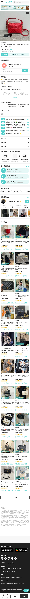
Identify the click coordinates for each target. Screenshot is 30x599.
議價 (15, 596)
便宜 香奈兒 (9, 520)
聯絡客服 (8, 577)
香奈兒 (8, 516)
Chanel (8, 114)
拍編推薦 (16, 583)
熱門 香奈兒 (21, 520)
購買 (24, 596)
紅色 (16, 516)
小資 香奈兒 (15, 520)
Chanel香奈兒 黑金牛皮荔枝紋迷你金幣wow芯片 (11, 510)
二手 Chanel (11, 521)
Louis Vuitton (12, 571)
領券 (25, 70)
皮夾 (20, 568)
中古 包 (16, 525)
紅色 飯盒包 (11, 517)
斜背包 (11, 110)
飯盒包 (19, 516)
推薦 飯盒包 (23, 524)
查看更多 (15, 97)
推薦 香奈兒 (5, 521)
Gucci (6, 571)
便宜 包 (4, 525)
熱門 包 (12, 525)
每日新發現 (3, 568)
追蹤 (27, 201)
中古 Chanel (9, 522)
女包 (7, 110)
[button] (4, 206)
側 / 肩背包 (15, 568)
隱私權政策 (19, 577)
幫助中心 (3, 577)
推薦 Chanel (15, 522)
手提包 (16, 191)
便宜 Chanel (18, 521)
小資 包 (8, 525)
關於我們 (3, 583)
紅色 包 (16, 517)
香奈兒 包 (8, 519)
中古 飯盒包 (17, 524)
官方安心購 (9, 568)
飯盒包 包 (26, 519)
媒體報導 (21, 583)
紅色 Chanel (5, 517)
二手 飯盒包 (21, 522)
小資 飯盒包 (5, 524)
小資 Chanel (24, 521)
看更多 (15, 497)
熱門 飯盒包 (11, 524)
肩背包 (9, 191)
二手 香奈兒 (3, 520)
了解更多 (27, 166)
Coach (2, 571)
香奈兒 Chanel (22, 517)
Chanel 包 (20, 519)
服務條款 (13, 577)
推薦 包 (20, 525)
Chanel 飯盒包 (14, 519)
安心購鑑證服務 (9, 583)
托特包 (22, 191)
